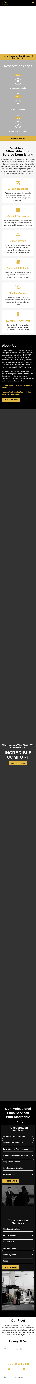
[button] (33, 3)
